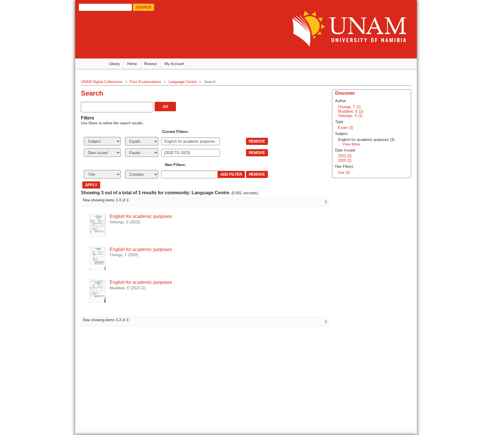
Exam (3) (345, 128)
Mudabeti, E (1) (350, 111)
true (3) (344, 172)
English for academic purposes (141, 216)
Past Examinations (145, 82)
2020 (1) (344, 160)
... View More (349, 144)
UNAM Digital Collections (101, 82)
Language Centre (182, 82)
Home (132, 64)
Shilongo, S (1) (350, 116)
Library (114, 64)
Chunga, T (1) (349, 107)
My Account (174, 64)
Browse (150, 64)
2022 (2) (344, 156)
